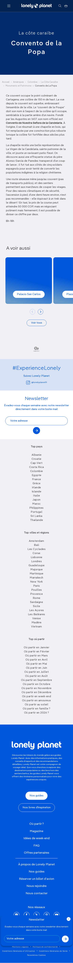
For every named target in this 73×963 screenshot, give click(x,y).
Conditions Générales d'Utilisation (18, 951)
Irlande (36, 487)
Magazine (36, 831)
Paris (36, 586)
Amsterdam (36, 541)
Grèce (37, 483)
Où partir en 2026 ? (36, 712)
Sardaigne (36, 602)
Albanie (37, 455)
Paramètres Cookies (36, 955)
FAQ (36, 845)
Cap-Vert (36, 463)
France (36, 479)
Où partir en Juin (36, 668)
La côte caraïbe (36, 33)
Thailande (36, 520)
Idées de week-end (36, 838)
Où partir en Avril (36, 659)
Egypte (36, 475)
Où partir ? (36, 823)
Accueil (6, 82)
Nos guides (36, 795)
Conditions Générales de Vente (53, 951)
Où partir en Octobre (36, 684)
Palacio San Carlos (29, 294)
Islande (36, 491)
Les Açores (36, 610)
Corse (36, 553)
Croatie (36, 459)
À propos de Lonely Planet (36, 864)
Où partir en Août (36, 676)
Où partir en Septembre (36, 680)
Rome (36, 598)
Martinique (36, 573)
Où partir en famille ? (36, 708)
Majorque (36, 569)
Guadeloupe (37, 565)
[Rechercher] (59, 6)
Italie (36, 495)
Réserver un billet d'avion (36, 878)
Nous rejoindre (36, 886)
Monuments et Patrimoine (18, 86)
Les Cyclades (36, 549)
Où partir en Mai (36, 664)
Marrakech (36, 577)
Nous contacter (37, 893)
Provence (36, 594)
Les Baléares (36, 614)
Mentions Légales (20, 947)
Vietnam (36, 626)
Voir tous (36, 323)
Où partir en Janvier (36, 647)
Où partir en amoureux (36, 700)
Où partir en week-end (36, 696)
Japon (36, 499)
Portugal (36, 512)
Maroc (36, 504)
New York (36, 582)
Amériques (18, 82)
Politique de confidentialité (45, 947)
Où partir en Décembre (36, 692)
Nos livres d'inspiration (37, 807)
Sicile (36, 606)
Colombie (32, 82)
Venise (36, 618)
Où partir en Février (36, 651)
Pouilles (36, 590)
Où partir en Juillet (36, 672)
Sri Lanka (36, 516)
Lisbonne (36, 557)
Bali (36, 545)
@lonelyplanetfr (39, 382)
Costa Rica (36, 467)
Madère (37, 622)
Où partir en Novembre (36, 688)
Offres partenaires (36, 852)
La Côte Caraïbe (49, 82)
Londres (36, 561)
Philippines (36, 508)
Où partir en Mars (36, 655)
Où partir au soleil (36, 704)
